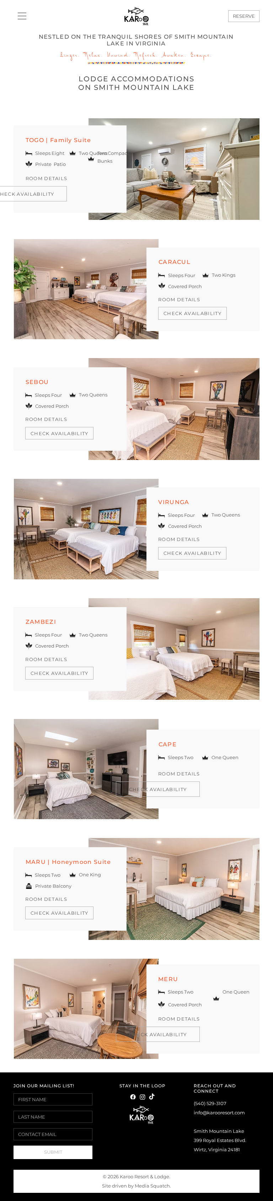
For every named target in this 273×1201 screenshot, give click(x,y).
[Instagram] (142, 1096)
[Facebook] (132, 1096)
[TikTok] (151, 1096)
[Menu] (22, 16)
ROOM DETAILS (179, 299)
